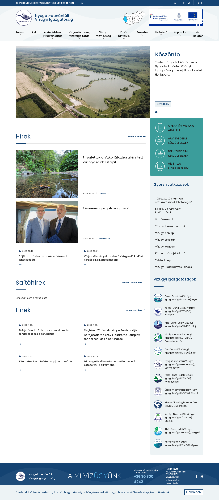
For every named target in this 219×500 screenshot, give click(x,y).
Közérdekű (161, 32)
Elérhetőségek (173, 480)
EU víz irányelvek (124, 34)
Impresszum (172, 469)
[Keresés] (175, 3)
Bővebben (163, 104)
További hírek (135, 136)
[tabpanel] (109, 82)
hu (198, 3)
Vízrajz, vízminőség (103, 34)
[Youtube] (202, 476)
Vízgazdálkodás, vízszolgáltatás (79, 34)
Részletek (163, 492)
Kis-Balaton (198, 34)
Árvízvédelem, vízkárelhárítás (52, 34)
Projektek (142, 32)
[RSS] (82, 3)
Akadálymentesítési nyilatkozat (176, 473)
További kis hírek (133, 310)
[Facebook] (197, 476)
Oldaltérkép (172, 483)
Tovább (102, 193)
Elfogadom (193, 492)
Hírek (33, 32)
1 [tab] (156, 112)
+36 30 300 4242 (65, 3)
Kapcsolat (180, 32)
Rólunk (20, 32)
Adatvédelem (172, 477)
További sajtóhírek (132, 282)
